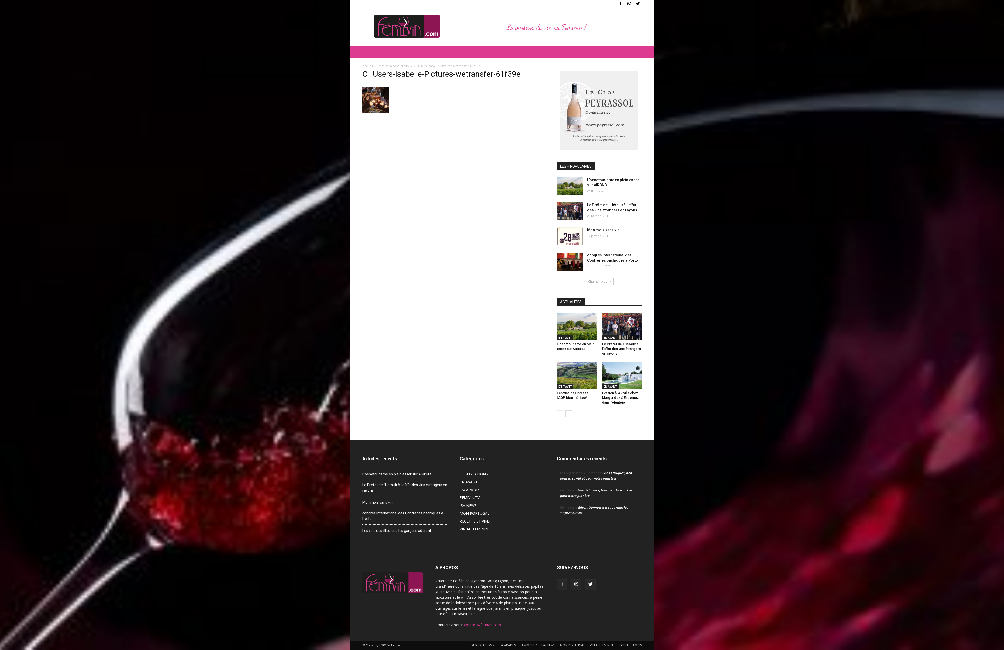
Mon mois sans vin (603, 230)
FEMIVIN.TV (470, 497)
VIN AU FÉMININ (474, 528)
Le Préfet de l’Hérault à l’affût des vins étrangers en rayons (621, 348)
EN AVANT (565, 337)
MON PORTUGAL (474, 513)
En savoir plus (463, 613)
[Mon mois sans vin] (570, 236)
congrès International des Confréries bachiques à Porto (402, 516)
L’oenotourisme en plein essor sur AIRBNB (396, 474)
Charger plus (597, 281)
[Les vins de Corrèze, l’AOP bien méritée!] (577, 375)
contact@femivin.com (482, 624)
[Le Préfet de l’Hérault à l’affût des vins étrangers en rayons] (570, 211)
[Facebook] (620, 3)
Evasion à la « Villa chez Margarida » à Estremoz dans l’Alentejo (620, 397)
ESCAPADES (470, 489)
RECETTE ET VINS (475, 521)
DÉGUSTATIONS (474, 474)
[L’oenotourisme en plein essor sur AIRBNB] (570, 186)
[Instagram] (629, 3)
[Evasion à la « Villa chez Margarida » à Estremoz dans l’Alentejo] (622, 375)
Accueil (367, 66)
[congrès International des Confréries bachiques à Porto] (570, 262)
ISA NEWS (468, 505)
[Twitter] (638, 3)
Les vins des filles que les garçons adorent (396, 531)
